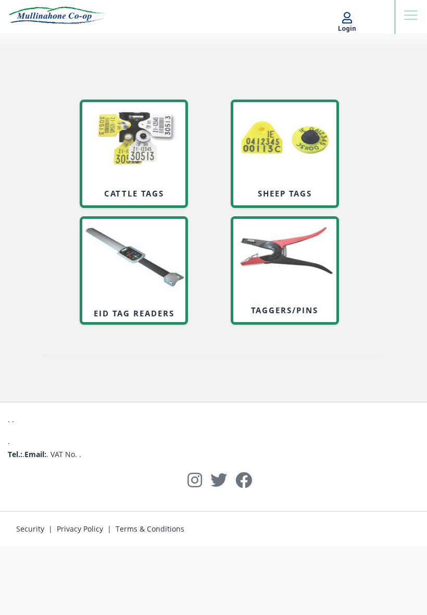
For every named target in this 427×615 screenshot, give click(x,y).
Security (30, 529)
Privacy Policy (80, 529)
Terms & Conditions (150, 529)
